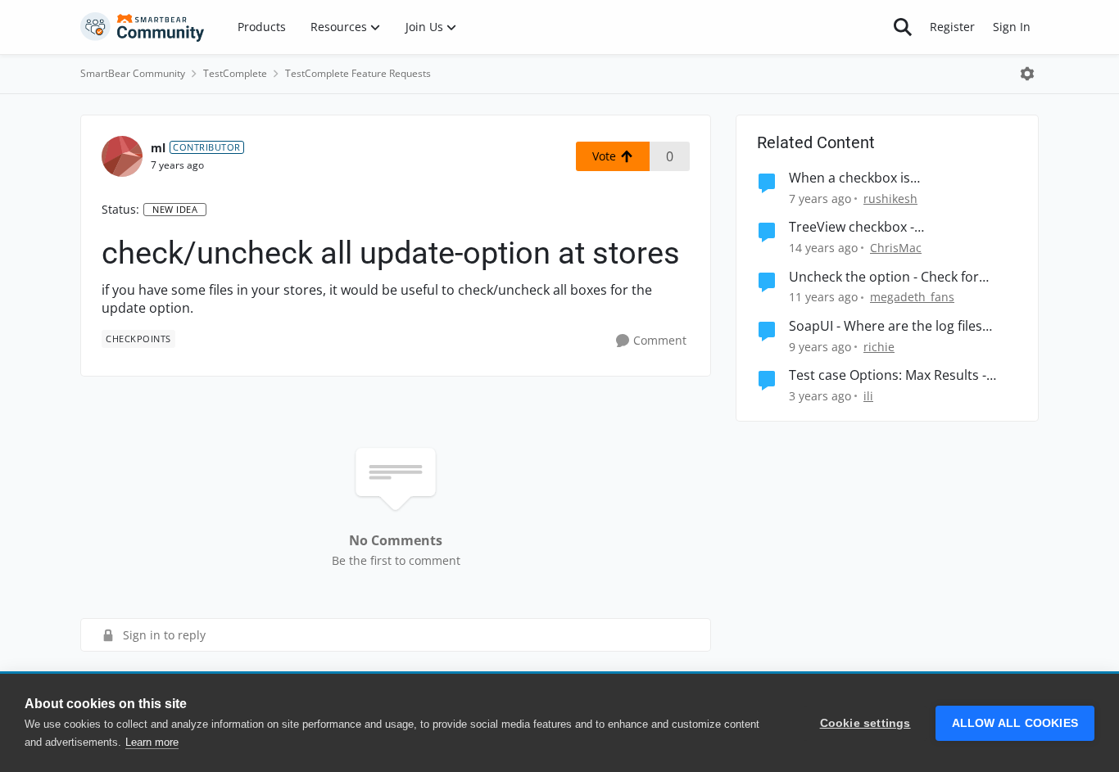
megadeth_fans (912, 297)
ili (868, 396)
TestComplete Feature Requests (358, 73)
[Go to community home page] (142, 27)
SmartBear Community (132, 73)
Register (952, 26)
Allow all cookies (1015, 723)
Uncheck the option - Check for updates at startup (884, 277)
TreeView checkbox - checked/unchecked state (867, 227)
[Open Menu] (1027, 73)
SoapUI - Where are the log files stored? (885, 326)
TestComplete (235, 73)
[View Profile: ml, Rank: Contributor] (122, 156)
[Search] (903, 27)
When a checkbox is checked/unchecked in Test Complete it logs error (872, 178)
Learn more (152, 742)
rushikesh (890, 198)
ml (158, 148)
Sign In (1012, 26)
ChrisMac (896, 247)
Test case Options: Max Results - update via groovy (887, 375)
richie (879, 346)
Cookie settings (865, 723)
